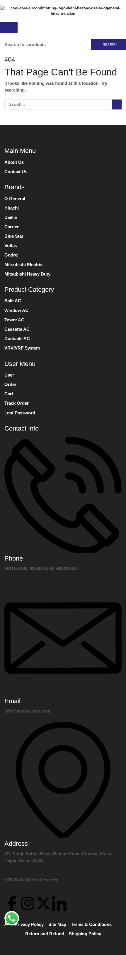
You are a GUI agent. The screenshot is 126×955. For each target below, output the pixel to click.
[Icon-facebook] (11, 903)
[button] (9, 27)
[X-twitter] (43, 903)
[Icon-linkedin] (59, 903)
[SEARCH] (117, 104)
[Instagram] (27, 903)
